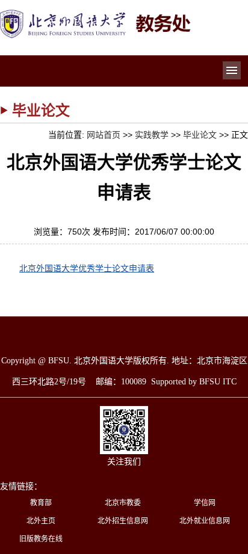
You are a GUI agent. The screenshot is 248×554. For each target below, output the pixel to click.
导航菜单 (232, 70)
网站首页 (103, 135)
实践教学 (152, 135)
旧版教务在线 (41, 539)
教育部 (41, 503)
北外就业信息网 (204, 521)
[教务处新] (96, 13)
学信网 (204, 503)
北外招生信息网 (123, 521)
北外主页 (40, 521)
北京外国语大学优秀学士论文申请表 (86, 268)
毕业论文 (200, 135)
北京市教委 (123, 503)
